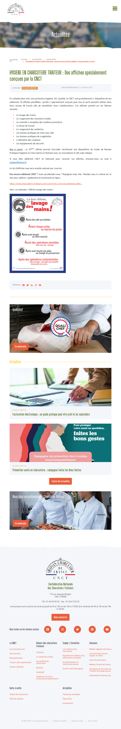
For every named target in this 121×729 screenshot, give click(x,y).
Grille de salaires (16, 699)
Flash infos (51, 59)
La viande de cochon (44, 657)
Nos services (15, 654)
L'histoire (40, 652)
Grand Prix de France (97, 660)
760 (60, 393)
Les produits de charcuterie (42, 662)
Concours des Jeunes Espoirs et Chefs (98, 655)
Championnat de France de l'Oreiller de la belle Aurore (100, 670)
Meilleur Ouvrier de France (100, 665)
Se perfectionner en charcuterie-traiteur (71, 663)
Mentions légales (60, 721)
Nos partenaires (16, 658)
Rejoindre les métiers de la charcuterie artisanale (74, 657)
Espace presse (77, 721)
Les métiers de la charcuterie (70, 650)
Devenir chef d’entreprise (73, 669)
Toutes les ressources (19, 694)
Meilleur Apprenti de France (100, 649)
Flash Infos (67, 699)
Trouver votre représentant (20, 662)
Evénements (68, 703)
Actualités (36, 59)
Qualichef (40, 672)
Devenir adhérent (17, 667)
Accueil (24, 59)
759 (60, 449)
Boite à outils (15, 688)
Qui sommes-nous (17, 649)
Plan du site (92, 721)
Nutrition (39, 668)
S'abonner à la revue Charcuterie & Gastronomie (47, 678)
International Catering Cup (100, 675)
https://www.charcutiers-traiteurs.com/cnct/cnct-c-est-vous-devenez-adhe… (46, 184)
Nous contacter (60, 617)
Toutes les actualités (60, 481)
